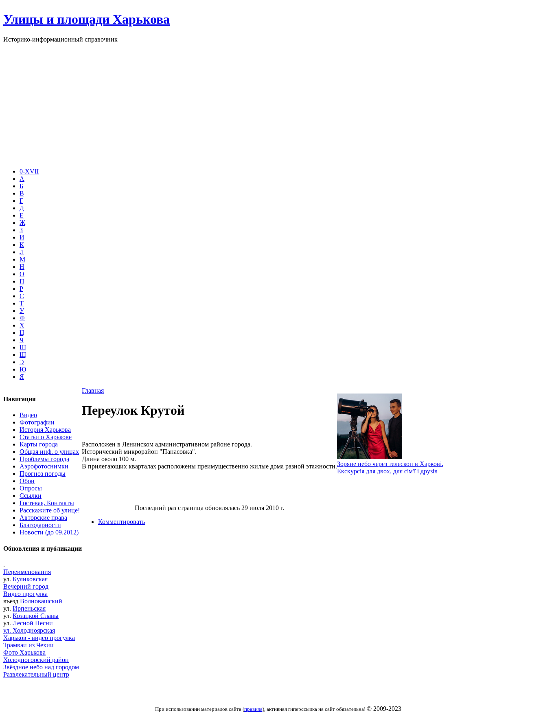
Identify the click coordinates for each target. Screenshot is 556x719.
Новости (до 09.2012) (49, 532)
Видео (28, 414)
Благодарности (40, 524)
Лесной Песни (33, 623)
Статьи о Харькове (46, 436)
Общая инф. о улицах (49, 451)
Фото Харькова (24, 652)
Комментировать (121, 521)
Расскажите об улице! (50, 510)
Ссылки (31, 495)
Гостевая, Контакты (47, 502)
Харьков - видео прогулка (39, 637)
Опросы (31, 488)
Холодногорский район (36, 659)
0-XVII (29, 171)
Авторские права (43, 517)
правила (253, 709)
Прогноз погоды (43, 473)
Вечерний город (25, 586)
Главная (93, 390)
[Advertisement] (278, 104)
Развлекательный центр (36, 674)
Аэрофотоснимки (44, 466)
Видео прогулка (25, 593)
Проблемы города (44, 458)
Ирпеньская (29, 608)
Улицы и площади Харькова (86, 19)
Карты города (39, 444)
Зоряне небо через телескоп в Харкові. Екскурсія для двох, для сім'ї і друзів (390, 467)
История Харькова (45, 429)
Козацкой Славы (36, 615)
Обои (27, 480)
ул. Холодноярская (29, 630)
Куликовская (30, 579)
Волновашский (41, 601)
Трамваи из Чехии (28, 645)
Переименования (27, 571)
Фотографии (37, 422)
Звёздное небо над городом (41, 667)
